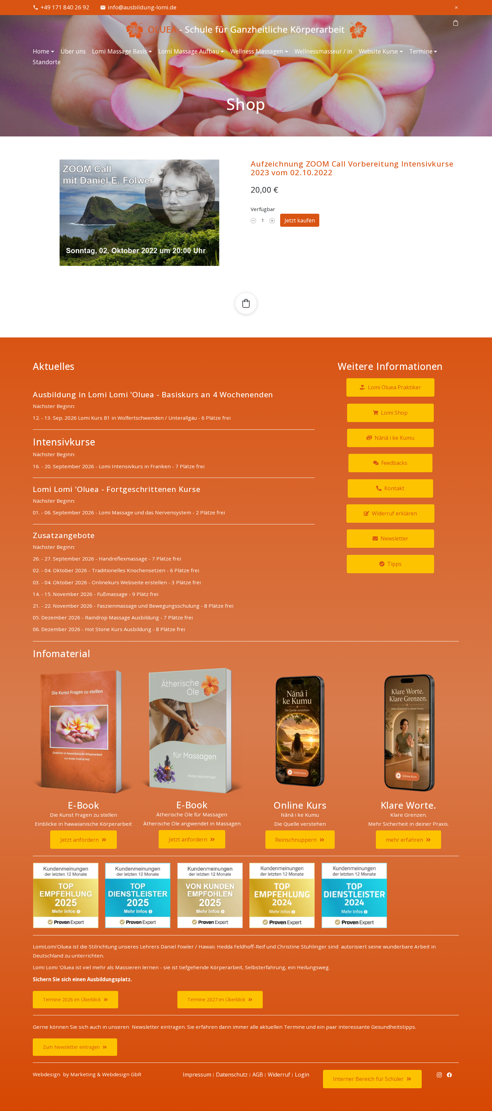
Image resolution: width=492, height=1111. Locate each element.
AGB (257, 1074)
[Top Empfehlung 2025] (65, 895)
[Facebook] (449, 1074)
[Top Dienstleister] (137, 895)
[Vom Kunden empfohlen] (282, 895)
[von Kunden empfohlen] (210, 895)
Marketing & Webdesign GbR (105, 1074)
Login (302, 1074)
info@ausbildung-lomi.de (142, 7)
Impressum (197, 1074)
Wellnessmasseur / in (323, 51)
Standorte (47, 62)
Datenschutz (232, 1074)
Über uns (73, 51)
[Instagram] (439, 1074)
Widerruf (279, 1074)
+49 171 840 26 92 (64, 7)
